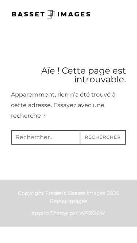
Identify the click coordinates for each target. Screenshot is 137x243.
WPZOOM (92, 213)
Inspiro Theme (49, 213)
